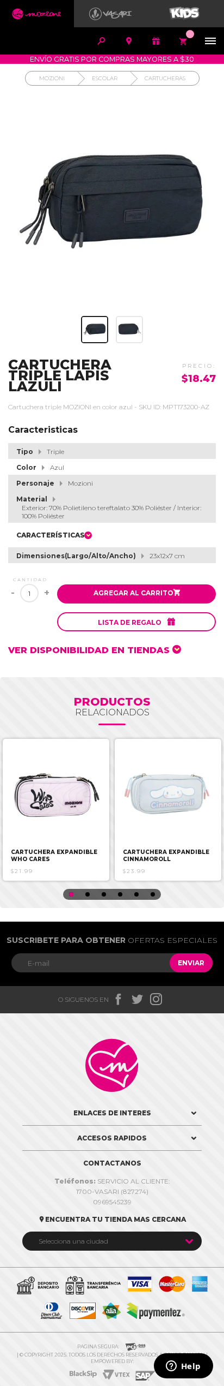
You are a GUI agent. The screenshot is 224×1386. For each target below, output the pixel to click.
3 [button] (104, 894)
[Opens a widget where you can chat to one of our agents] (183, 1367)
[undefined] (112, 203)
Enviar (191, 963)
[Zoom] (94, 329)
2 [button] (87, 894)
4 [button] (120, 894)
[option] (56, 810)
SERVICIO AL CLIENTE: (112, 1181)
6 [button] (153, 894)
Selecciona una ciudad (73, 1241)
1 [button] (71, 894)
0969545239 (112, 1202)
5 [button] (136, 894)
